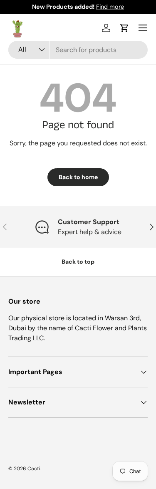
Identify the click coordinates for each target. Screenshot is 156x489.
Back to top (78, 261)
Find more (110, 6)
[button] (124, 28)
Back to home (78, 177)
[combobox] (78, 50)
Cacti (33, 468)
